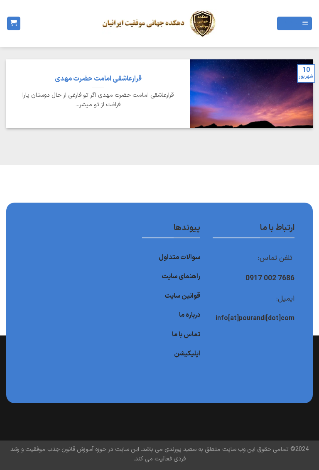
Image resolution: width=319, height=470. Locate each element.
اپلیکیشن (187, 354)
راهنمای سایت (181, 277)
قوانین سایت (182, 296)
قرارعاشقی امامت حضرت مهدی (98, 78)
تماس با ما (186, 335)
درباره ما (189, 315)
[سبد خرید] (13, 23)
